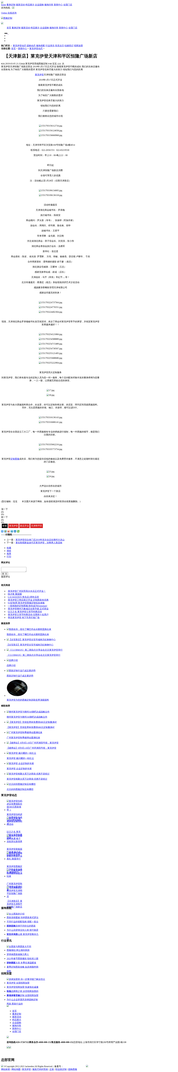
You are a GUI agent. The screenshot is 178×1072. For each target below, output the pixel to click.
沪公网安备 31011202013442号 (103, 1066)
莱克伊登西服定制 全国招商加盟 (22, 995)
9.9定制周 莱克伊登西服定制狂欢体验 (26, 603)
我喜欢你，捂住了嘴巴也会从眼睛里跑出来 (28, 634)
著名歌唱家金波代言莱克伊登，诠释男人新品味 (39, 542)
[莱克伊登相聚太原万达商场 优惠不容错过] (28, 774)
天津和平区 (36, 526)
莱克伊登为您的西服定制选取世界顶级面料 (28, 700)
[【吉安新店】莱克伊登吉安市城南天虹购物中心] (31, 639)
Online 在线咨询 (9, 13)
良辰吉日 (59, 45)
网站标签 (5, 1069)
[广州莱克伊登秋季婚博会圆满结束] (24, 732)
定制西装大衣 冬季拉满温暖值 (21, 963)
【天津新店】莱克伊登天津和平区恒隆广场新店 (14, 904)
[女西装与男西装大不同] (19, 946)
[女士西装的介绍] (15, 914)
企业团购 (39, 4)
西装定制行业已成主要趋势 (20, 676)
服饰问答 (48, 4)
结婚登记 (69, 45)
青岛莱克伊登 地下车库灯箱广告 (24, 617)
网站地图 (16, 1069)
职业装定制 (61, 1069)
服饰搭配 (40, 45)
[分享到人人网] (15, 531)
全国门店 (67, 4)
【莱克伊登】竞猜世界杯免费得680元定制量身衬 (31, 727)
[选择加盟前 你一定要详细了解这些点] (26, 979)
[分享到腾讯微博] (12, 531)
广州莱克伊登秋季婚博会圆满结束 (23, 737)
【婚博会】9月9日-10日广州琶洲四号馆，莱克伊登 (31, 748)
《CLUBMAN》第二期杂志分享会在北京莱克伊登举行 (33, 655)
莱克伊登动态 (19, 45)
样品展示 (29, 4)
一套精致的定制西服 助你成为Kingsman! (27, 606)
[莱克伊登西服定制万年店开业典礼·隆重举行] (14, 859)
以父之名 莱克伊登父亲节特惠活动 (25, 611)
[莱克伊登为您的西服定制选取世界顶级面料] (17, 695)
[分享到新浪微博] (9, 531)
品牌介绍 (11, 665)
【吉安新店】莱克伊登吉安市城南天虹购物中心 (30, 645)
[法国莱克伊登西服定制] (6, 18)
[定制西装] (7, 33)
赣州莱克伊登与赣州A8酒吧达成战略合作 (27, 717)
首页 (9, 28)
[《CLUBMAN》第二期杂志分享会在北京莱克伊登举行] (35, 650)
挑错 (9, 551)
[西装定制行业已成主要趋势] (21, 670)
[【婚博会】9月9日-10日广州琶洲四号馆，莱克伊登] (33, 743)
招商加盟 (78, 45)
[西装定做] (8, 33)
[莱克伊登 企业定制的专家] (20, 763)
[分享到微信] (18, 531)
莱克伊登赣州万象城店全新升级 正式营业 (28, 609)
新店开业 (24, 526)
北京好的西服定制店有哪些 (20, 789)
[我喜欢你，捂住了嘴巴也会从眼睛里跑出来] (29, 629)
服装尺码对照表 (40, 1069)
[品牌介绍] (12, 660)
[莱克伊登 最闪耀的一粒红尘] (21, 753)
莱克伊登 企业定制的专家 (19, 768)
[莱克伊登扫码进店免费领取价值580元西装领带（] (14, 810)
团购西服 (72, 1069)
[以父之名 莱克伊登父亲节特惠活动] (14, 824)
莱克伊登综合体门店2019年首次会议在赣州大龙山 (40, 540)
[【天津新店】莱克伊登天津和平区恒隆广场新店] (14, 896)
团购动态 (31, 45)
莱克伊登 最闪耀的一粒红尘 (20, 758)
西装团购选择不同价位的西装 (21, 926)
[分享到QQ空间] (5, 531)
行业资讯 (50, 45)
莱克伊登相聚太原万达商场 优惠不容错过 (27, 779)
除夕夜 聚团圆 (15, 594)
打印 (9, 556)
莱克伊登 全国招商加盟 (18, 983)
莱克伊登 (13, 526)
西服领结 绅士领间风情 (18, 950)
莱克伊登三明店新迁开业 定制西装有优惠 (28, 600)
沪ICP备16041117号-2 (73, 1066)
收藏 (9, 548)
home (3, 4)
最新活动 (20, 4)
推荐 (9, 553)
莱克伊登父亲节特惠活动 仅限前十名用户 (28, 614)
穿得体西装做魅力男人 (18, 954)
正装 (52, 1069)
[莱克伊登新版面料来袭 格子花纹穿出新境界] (14, 841)
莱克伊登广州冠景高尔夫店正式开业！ (27, 591)
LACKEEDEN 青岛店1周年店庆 (23, 597)
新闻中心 (58, 4)
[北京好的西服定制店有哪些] (21, 784)
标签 (5, 526)
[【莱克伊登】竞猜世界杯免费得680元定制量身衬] (32, 722)
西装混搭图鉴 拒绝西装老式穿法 (22, 917)
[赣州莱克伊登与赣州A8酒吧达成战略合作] (28, 712)
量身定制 (11, 4)
